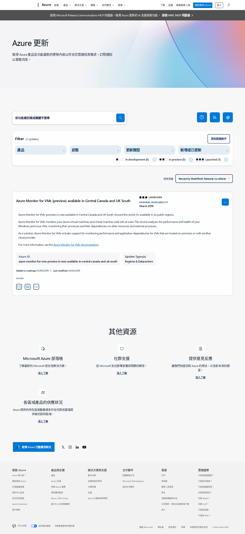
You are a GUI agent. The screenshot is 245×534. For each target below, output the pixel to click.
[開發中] (154, 159)
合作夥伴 (106, 5)
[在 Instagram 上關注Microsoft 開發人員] (70, 447)
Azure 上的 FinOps (59, 498)
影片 (163, 509)
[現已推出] (226, 159)
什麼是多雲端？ (205, 481)
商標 (183, 527)
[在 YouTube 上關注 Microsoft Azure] (84, 447)
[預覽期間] (191, 159)
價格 (93, 5)
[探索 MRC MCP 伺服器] (228, 117)
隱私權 (161, 527)
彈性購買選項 (57, 492)
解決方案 (79, 5)
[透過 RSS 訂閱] (215, 117)
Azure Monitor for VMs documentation (75, 244)
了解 (162, 5)
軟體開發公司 (128, 475)
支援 (170, 5)
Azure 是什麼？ (19, 475)
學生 (163, 492)
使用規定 (172, 527)
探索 (56, 5)
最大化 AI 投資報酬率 (60, 504)
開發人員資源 (167, 486)
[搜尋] (120, 118)
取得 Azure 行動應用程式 (36, 447)
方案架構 (92, 486)
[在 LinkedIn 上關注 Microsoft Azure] (77, 447)
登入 (219, 5)
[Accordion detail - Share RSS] (27, 287)
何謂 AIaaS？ (204, 498)
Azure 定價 (56, 481)
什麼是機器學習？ (206, 486)
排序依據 (168, 178)
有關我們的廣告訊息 (199, 527)
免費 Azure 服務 (58, 486)
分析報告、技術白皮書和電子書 (175, 504)
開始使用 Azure (203, 5)
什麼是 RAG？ (204, 515)
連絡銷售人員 (183, 5)
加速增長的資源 (95, 481)
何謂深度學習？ (205, 492)
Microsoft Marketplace (132, 481)
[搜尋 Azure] (228, 5)
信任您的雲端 (18, 498)
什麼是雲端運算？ (206, 475)
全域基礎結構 (18, 486)
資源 (120, 5)
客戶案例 (16, 509)
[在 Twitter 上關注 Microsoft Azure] (63, 447)
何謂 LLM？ (203, 504)
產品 (65, 5)
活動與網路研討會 (169, 498)
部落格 (164, 481)
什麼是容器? (203, 509)
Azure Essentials (19, 504)
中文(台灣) (22, 525)
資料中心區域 (18, 492)
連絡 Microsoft (146, 527)
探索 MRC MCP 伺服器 (176, 15)
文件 (163, 475)
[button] (202, 117)
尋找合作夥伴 (128, 486)
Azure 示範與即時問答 (98, 498)
